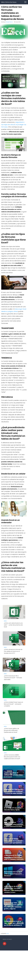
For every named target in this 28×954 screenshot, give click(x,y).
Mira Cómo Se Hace (8, 2)
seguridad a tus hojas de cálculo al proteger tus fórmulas (13, 124)
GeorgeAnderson (9, 22)
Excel (7, 933)
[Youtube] (4, 943)
